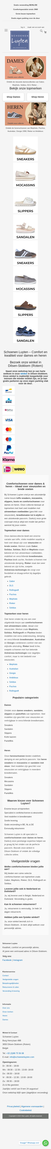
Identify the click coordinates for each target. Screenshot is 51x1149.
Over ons (6, 1008)
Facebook (7, 960)
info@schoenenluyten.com (22, 1057)
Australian (13, 669)
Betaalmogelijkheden (10, 983)
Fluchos (12, 594)
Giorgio (12, 673)
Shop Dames (13, 97)
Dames (5, 1020)
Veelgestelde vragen (10, 979)
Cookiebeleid (25, 1110)
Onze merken (7, 1012)
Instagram (18, 960)
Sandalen (8, 729)
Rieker (12, 603)
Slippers (8, 733)
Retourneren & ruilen (10, 987)
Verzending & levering (11, 991)
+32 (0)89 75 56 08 (15, 1053)
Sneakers (8, 725)
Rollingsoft (14, 590)
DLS (11, 586)
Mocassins (9, 781)
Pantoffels (8, 741)
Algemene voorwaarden (32, 1106)
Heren (4, 1016)
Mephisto (13, 599)
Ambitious (13, 678)
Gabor (12, 581)
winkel (23, 373)
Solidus (12, 608)
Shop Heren (37, 97)
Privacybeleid (13, 1106)
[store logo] (19, 40)
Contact (5, 975)
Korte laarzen (10, 737)
